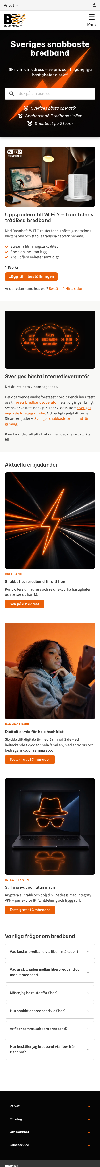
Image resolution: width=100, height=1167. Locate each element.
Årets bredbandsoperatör (37, 402)
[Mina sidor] (94, 5)
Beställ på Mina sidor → (68, 288)
